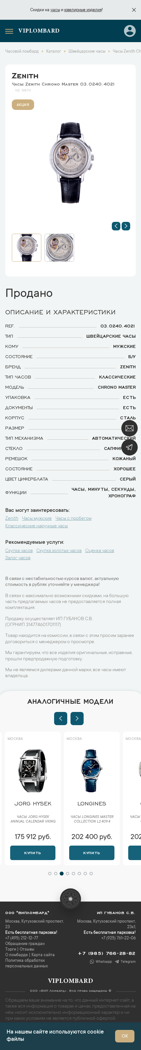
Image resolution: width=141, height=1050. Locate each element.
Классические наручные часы (36, 526)
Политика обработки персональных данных (26, 963)
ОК (125, 1036)
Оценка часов (99, 551)
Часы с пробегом (73, 518)
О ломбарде (16, 955)
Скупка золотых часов (59, 551)
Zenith (25, 74)
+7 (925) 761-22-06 (118, 938)
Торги (10, 949)
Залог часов (17, 558)
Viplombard (39, 31)
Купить (32, 852)
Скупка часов (19, 551)
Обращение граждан (25, 944)
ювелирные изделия (83, 10)
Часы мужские (37, 518)
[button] (116, 226)
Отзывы (27, 949)
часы (55, 10)
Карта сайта (43, 955)
